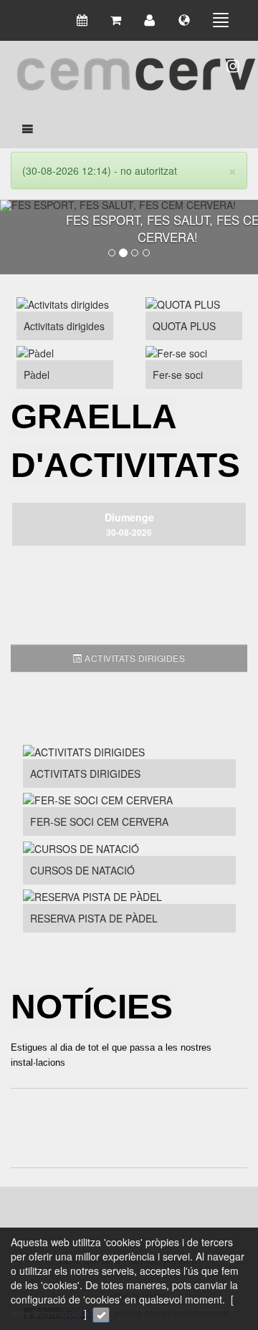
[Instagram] (233, 64)
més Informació (46, 1313)
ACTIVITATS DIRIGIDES (134, 658)
